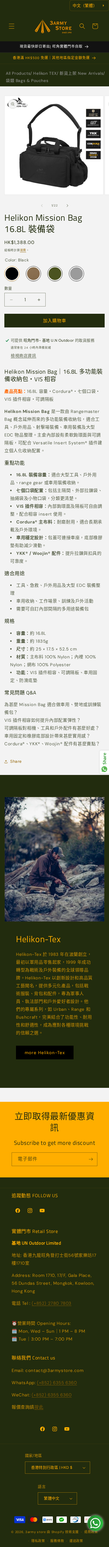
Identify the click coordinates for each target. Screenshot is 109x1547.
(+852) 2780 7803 (52, 1303)
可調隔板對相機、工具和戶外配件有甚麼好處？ (52, 728)
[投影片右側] (67, 205)
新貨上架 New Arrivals (81, 73)
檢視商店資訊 (23, 355)
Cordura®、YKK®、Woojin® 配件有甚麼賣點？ (52, 744)
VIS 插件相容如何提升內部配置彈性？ (42, 720)
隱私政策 (38, 1541)
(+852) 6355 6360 (57, 1383)
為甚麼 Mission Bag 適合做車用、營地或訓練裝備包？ (52, 708)
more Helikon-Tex (45, 1053)
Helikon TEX (45, 73)
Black (11, 273)
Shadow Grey (76, 273)
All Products (18, 73)
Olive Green (54, 273)
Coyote (33, 273)
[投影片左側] (41, 205)
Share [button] (16, 761)
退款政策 (91, 1532)
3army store (35, 1532)
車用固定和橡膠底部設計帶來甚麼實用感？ (47, 736)
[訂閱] (90, 1159)
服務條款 (57, 1541)
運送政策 (76, 1541)
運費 (23, 250)
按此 (38, 1407)
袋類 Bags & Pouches (27, 80)
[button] (11, 26)
